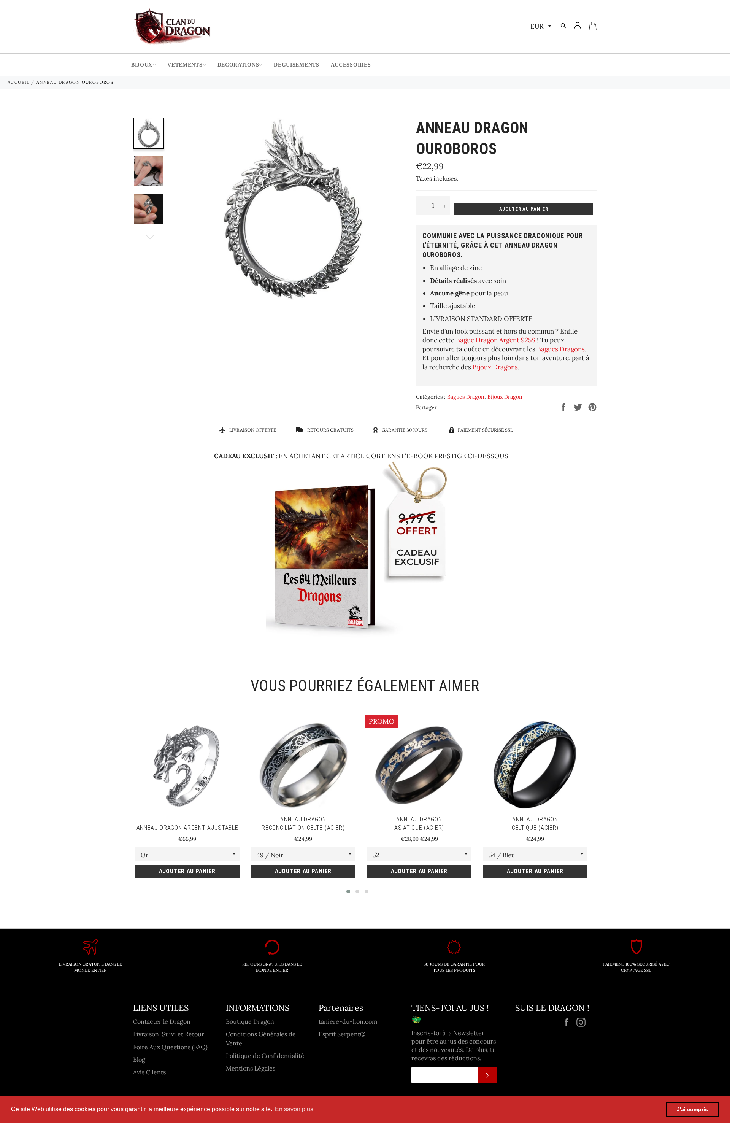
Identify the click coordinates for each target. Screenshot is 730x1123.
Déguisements (296, 65)
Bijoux (141, 65)
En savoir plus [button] (294, 1109)
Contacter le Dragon (161, 1021)
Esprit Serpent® (342, 1034)
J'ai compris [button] (692, 1109)
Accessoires (351, 65)
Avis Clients (149, 1072)
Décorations (238, 65)
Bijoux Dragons (495, 367)
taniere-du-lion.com (348, 1021)
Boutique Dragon (250, 1021)
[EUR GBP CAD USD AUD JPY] (540, 26)
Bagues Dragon (465, 396)
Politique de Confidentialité (265, 1055)
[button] (348, 891)
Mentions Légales (250, 1068)
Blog (139, 1059)
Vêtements (184, 65)
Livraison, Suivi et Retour (168, 1034)
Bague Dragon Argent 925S (495, 340)
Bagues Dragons (561, 349)
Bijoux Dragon (504, 396)
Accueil (19, 82)
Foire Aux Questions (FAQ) (170, 1047)
